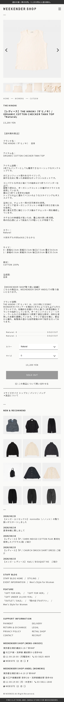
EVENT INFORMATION (14, 582)
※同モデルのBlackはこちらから (19, 237)
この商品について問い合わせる (33, 383)
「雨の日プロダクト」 (39, 600)
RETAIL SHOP (39, 631)
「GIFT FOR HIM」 (12, 593)
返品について (11, 395)
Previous (9, 49)
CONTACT (8, 635)
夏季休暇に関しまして (14, 530)
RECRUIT (36, 635)
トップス (23, 392)
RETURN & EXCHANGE (15, 627)
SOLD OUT (32, 375)
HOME (6, 98)
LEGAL (35, 627)
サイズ (9, 355)
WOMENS (19, 98)
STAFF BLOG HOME (13, 578)
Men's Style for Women (42, 582)
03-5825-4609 (42, 656)
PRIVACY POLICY (12, 631)
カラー (9, 346)
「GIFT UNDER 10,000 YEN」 (18, 596)
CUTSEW (34, 98)
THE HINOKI (10, 105)
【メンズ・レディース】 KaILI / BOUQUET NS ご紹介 (30, 561)
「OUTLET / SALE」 (13, 600)
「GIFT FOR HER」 (36, 593)
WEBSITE (10, 660)
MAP (32, 648)
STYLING (31, 578)
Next (55, 49)
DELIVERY (37, 623)
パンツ (33, 392)
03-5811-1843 (44, 681)
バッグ (42, 392)
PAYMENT (8, 623)
